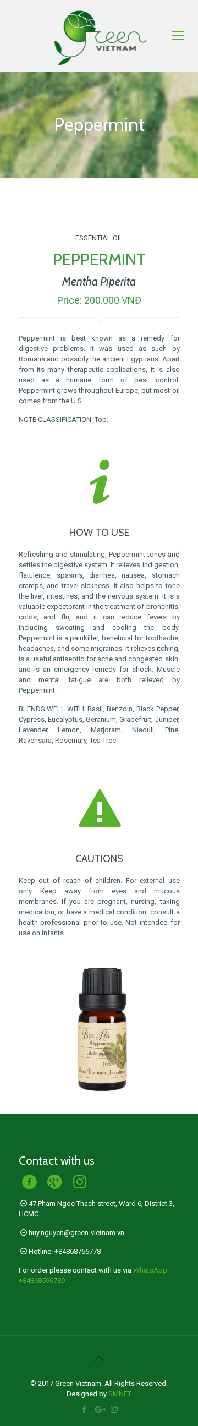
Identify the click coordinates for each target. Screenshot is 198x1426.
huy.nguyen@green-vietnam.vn (76, 1232)
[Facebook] (84, 1409)
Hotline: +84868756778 (65, 1251)
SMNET (119, 1394)
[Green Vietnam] (99, 36)
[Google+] (99, 1409)
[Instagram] (114, 1409)
